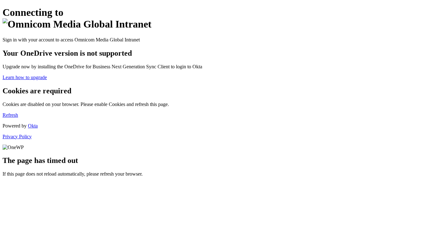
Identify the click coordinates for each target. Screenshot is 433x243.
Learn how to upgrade (25, 77)
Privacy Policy (17, 136)
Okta (33, 125)
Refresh (10, 115)
